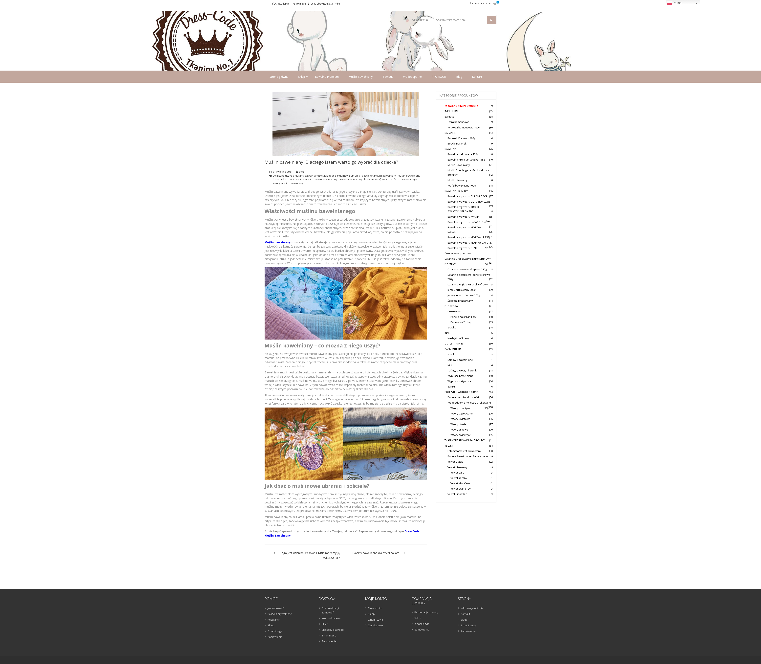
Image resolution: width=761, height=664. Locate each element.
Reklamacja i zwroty (426, 612)
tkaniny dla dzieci (363, 179)
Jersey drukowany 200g (461, 290)
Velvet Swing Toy (460, 488)
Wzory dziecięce (460, 408)
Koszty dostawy (331, 618)
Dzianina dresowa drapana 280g (467, 269)
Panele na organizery (463, 317)
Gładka (451, 327)
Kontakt (477, 76)
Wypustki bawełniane (460, 376)
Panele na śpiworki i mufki (463, 397)
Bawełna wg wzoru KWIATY (463, 216)
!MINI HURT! (451, 111)
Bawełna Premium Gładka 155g (466, 159)
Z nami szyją (275, 631)
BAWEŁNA (450, 149)
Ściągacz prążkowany (460, 300)
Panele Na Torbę (460, 322)
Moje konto (374, 608)
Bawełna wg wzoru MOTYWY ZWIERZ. (469, 242)
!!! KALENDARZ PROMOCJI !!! (462, 106)
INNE (447, 333)
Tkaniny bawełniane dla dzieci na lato (376, 553)
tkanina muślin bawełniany (311, 179)
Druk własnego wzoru (458, 253)
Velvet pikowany (457, 467)
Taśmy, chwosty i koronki (462, 370)
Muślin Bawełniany (361, 76)
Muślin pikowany (457, 180)
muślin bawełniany (385, 175)
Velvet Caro (457, 472)
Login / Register (481, 3)
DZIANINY (450, 264)
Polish (677, 3)
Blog (459, 76)
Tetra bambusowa (458, 122)
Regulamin (274, 619)
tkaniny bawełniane (340, 179)
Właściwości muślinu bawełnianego (396, 179)
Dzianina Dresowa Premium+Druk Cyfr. (468, 258)
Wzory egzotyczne (461, 413)
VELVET (449, 445)
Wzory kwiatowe (460, 419)
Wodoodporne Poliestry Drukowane (469, 402)
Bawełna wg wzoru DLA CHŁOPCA (467, 196)
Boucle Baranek (457, 143)
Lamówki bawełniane (460, 360)
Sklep (301, 76)
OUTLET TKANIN (454, 343)
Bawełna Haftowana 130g (462, 154)
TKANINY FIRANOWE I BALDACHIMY (465, 440)
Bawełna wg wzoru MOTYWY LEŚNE (468, 237)
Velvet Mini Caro (460, 483)
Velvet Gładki (455, 461)
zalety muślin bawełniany (288, 183)
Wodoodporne (412, 76)
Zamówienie (275, 637)
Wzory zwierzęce (460, 435)
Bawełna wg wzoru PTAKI (462, 248)
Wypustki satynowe (459, 381)
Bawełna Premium (327, 76)
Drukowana (454, 311)
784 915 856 (299, 3)
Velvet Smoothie (457, 494)
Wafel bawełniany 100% (461, 185)
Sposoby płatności (333, 629)
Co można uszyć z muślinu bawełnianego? (298, 175)
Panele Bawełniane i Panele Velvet (468, 456)
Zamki (451, 386)
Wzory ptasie (458, 424)
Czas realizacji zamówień (330, 610)
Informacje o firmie (472, 608)
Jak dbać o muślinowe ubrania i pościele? (348, 175)
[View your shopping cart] (494, 3)
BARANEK (450, 133)
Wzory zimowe (459, 429)
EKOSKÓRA (451, 306)
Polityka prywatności (280, 614)
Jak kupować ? (276, 608)
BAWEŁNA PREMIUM (456, 191)
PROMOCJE (439, 76)
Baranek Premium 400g (461, 138)
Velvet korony (458, 478)
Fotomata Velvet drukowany (464, 451)
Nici (449, 365)
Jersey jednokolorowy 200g (463, 295)
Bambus (387, 76)
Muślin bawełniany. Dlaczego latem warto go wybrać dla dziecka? (331, 162)
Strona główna (279, 76)
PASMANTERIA (453, 349)
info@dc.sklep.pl (280, 3)
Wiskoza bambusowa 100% (463, 127)
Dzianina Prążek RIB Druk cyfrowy (467, 284)
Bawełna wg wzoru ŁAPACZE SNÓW (468, 222)
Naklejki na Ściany (458, 338)
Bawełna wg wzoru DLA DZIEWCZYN (468, 201)
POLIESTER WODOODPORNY (461, 392)
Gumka (451, 354)
